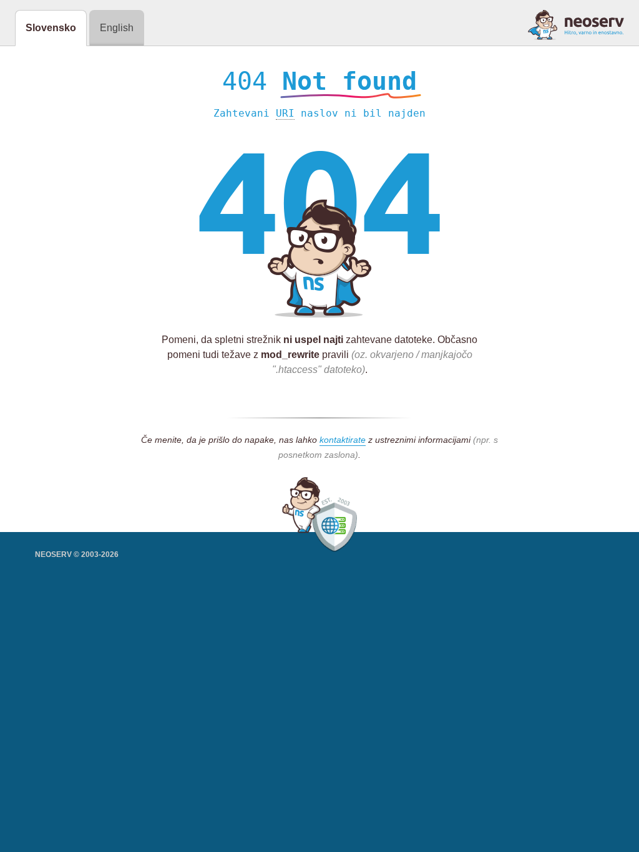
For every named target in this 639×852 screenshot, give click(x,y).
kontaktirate (343, 440)
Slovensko (51, 27)
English (117, 27)
